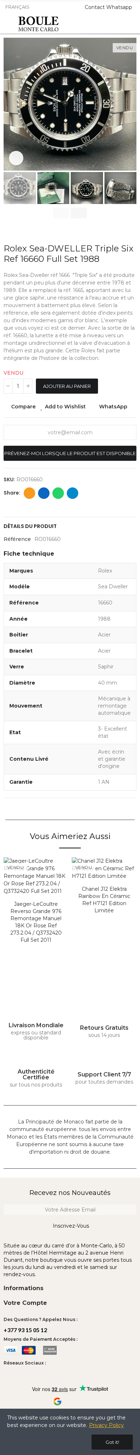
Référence (17, 539)
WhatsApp (113, 406)
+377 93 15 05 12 (25, 1329)
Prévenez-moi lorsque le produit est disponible (70, 453)
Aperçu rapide (118, 898)
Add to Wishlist (65, 406)
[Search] (110, 24)
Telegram (72, 493)
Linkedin (44, 493)
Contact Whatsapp (108, 7)
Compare (23, 406)
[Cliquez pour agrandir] (16, 158)
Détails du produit (30, 526)
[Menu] (7, 24)
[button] (11, 104)
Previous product (113, 232)
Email (29, 493)
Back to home (122, 232)
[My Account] (133, 24)
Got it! (112, 1442)
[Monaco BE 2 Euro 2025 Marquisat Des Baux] (104, 889)
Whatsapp (58, 493)
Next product (131, 232)
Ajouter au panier (67, 386)
